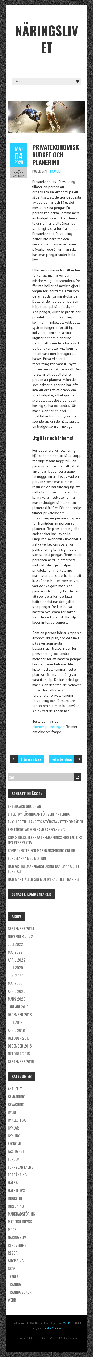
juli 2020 (15, 967)
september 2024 (21, 928)
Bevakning (16, 1104)
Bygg (12, 1112)
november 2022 (20, 936)
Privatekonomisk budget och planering (55, 154)
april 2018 (16, 1030)
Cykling (14, 1135)
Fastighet (16, 1151)
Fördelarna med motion (27, 858)
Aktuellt (15, 1089)
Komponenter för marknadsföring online (41, 850)
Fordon (14, 1159)
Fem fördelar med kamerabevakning (36, 829)
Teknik (13, 1276)
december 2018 (20, 1014)
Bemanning (16, 1096)
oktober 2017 (19, 1038)
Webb (12, 1300)
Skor (12, 1268)
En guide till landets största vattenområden (45, 822)
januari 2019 (18, 1006)
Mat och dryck (20, 1221)
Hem (22, 1338)
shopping (16, 1260)
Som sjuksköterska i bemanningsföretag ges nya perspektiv (45, 839)
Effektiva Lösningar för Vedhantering (39, 814)
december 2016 (20, 1046)
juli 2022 (15, 944)
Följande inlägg (62, 759)
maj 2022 (15, 952)
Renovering (17, 1245)
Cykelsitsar (18, 1120)
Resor (13, 1253)
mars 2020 (16, 999)
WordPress (68, 1323)
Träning (14, 1284)
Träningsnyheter (68, 1338)
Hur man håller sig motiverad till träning (43, 879)
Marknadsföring (21, 1214)
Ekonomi (55, 171)
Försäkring (17, 1175)
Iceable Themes (52, 1328)
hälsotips (16, 1190)
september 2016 (21, 1061)
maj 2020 (15, 983)
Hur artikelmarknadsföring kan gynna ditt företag (44, 868)
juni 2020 (16, 975)
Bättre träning (37, 1338)
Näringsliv (17, 1237)
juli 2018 (15, 1022)
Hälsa (13, 1182)
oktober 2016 (19, 1053)
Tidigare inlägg (31, 759)
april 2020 (16, 991)
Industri (15, 1198)
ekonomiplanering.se (48, 726)
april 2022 (16, 960)
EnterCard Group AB (24, 806)
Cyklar (13, 1128)
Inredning (16, 1206)
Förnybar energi (21, 1167)
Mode (12, 1229)
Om (52, 1338)
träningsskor (20, 1292)
